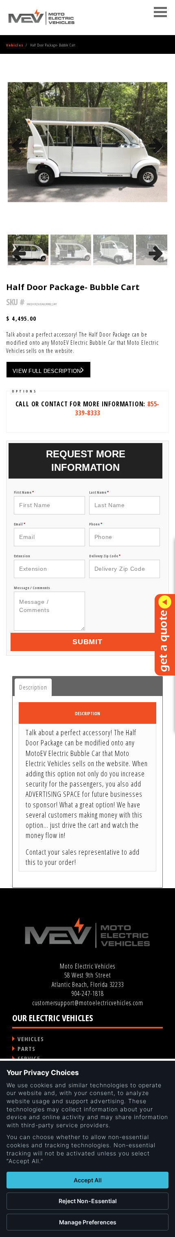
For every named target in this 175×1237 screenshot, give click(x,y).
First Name (24, 492)
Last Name (99, 492)
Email (19, 524)
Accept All (88, 1180)
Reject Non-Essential (88, 1200)
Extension (22, 556)
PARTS (26, 1048)
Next (156, 157)
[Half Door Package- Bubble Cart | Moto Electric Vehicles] (41, 17)
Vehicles (15, 45)
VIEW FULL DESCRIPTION (47, 371)
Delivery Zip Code (104, 556)
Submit (87, 642)
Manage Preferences (87, 1222)
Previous (20, 157)
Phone (95, 524)
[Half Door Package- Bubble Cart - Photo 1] (87, 142)
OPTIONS (24, 391)
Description (33, 687)
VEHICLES (31, 1039)
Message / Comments (32, 587)
